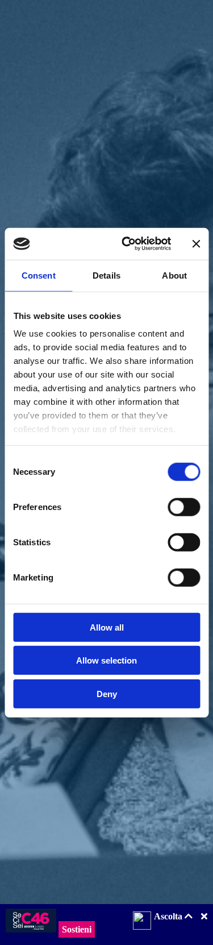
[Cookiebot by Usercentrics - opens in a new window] (127, 244)
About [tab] (174, 275)
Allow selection (106, 660)
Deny (107, 693)
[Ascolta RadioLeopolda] (142, 921)
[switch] (184, 507)
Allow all (107, 627)
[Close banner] (196, 244)
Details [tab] (106, 275)
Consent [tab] (39, 275)
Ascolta (169, 916)
